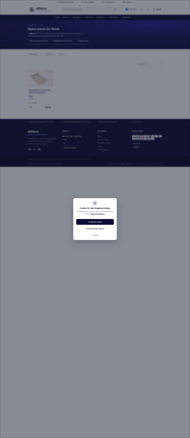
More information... (98, 214)
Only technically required (95, 229)
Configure (95, 235)
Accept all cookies (95, 222)
